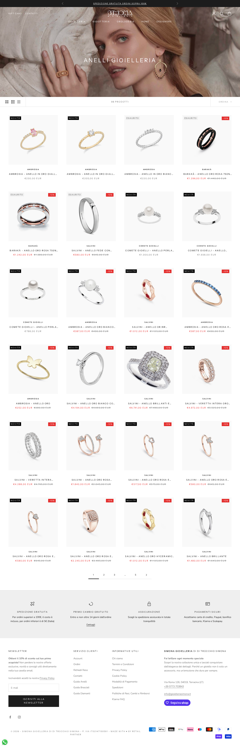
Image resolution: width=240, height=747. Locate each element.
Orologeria (125, 21)
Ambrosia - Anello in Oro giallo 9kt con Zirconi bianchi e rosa (33, 174)
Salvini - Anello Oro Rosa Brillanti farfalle (91, 480)
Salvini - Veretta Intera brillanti (33, 480)
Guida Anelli (80, 681)
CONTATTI (31, 13)
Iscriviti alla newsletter (34, 701)
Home (145, 21)
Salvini (91, 246)
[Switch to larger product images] (6, 102)
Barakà (207, 169)
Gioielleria (77, 21)
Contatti (77, 676)
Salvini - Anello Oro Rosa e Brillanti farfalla (206, 480)
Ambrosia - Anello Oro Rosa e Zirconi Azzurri (206, 327)
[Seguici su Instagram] (19, 717)
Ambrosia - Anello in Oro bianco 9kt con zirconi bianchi (149, 174)
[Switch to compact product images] (18, 102)
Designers (164, 21)
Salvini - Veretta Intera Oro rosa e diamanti (207, 403)
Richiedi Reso (80, 670)
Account (77, 658)
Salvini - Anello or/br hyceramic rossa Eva (149, 327)
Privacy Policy (47, 678)
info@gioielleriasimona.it (177, 694)
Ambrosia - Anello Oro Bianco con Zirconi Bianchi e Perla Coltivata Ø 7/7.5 (91, 327)
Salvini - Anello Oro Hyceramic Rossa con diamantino (149, 556)
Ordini (76, 664)
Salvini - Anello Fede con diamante (91, 250)
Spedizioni (117, 687)
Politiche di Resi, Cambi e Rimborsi (131, 693)
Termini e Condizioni (123, 664)
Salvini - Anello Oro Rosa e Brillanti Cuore (149, 480)
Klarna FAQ (118, 699)
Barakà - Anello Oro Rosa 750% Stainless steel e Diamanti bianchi (33, 250)
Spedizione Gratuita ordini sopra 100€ (120, 3)
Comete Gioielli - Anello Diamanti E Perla (207, 250)
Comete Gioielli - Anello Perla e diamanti (149, 250)
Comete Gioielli (149, 246)
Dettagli (90, 624)
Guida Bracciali (81, 687)
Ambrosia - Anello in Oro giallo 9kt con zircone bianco (91, 174)
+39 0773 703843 (174, 686)
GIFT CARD (15, 13)
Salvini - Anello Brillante (207, 556)
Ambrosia (33, 169)
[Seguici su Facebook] (10, 717)
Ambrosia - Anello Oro (33, 403)
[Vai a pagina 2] (146, 575)
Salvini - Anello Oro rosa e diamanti (91, 556)
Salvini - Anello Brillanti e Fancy (149, 403)
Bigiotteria (101, 21)
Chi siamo (117, 658)
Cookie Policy (119, 676)
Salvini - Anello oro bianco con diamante (91, 403)
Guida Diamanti (81, 693)
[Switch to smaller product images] (12, 102)
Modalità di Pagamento (124, 681)
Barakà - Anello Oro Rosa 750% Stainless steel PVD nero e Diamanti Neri (206, 174)
